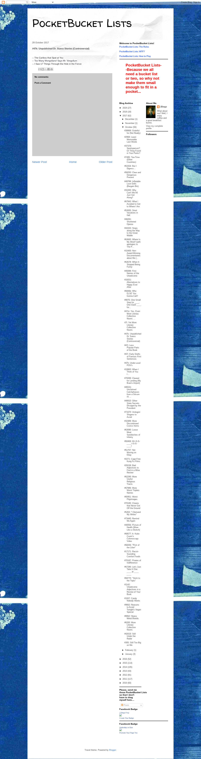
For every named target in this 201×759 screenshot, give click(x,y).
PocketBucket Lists (82, 22)
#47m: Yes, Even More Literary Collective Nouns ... (132, 315)
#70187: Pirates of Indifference (132, 561)
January (129, 654)
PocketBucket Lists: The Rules (134, 47)
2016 (125, 659)
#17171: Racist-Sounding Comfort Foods (132, 553)
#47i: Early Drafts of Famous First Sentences (132, 356)
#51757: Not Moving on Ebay (130, 452)
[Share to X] (45, 69)
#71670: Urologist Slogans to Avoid (132, 414)
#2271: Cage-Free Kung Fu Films (132, 460)
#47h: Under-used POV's (132, 364)
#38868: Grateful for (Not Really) (132, 131)
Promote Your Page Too (128, 733)
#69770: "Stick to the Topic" (132, 579)
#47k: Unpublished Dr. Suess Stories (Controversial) (132, 337)
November (130, 123)
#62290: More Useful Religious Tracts (130, 480)
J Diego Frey (124, 713)
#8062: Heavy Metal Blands (131, 617)
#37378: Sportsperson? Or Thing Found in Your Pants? (132, 149)
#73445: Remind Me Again (131, 519)
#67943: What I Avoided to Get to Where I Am (132, 203)
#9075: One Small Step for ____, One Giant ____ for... (132, 303)
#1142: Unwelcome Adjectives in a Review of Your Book (132, 589)
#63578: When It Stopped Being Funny (132, 264)
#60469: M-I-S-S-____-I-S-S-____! (132, 443)
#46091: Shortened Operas (130, 221)
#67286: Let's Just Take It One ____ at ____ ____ (132, 570)
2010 (125, 683)
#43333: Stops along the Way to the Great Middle (132, 232)
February (129, 650)
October (129, 127)
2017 (125, 115)
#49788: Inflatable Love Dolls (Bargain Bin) (132, 183)
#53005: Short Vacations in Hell (131, 212)
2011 (125, 679)
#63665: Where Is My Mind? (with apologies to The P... (132, 243)
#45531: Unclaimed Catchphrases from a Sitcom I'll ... (132, 392)
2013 (125, 671)
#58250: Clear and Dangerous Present (132, 174)
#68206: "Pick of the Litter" (131, 546)
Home (73, 162)
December (130, 119)
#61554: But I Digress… (130, 167)
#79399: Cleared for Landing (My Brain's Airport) (132, 380)
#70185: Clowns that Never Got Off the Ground (132, 505)
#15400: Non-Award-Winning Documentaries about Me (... (132, 254)
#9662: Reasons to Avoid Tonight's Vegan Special (132, 608)
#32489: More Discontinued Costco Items (131, 423)
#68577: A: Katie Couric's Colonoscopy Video (131, 537)
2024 (125, 108)
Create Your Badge (126, 718)
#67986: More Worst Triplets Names (131, 490)
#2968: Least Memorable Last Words (130, 139)
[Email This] (39, 69)
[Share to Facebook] (48, 69)
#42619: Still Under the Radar (130, 636)
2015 (125, 663)
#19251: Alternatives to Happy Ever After (132, 283)
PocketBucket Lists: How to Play (135, 56)
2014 (125, 667)
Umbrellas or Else (126, 727)
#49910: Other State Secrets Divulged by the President (132, 404)
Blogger (112, 750)
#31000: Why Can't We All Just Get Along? (131, 194)
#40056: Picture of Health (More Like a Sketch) (132, 527)
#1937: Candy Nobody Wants (132, 599)
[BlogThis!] (42, 69)
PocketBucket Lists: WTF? (132, 51)
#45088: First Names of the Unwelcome (131, 273)
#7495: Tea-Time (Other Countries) (132, 159)
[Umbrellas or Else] (120, 730)
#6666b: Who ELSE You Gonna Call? (131, 293)
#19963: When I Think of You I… (131, 371)
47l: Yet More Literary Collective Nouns (130, 326)
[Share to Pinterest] (51, 69)
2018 (125, 112)
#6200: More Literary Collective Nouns (130, 626)
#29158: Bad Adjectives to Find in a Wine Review (132, 469)
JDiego (163, 107)
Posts (126, 705)
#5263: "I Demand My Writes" (132, 513)
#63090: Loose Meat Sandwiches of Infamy (132, 433)
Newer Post (39, 162)
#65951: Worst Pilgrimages (131, 498)
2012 (125, 675)
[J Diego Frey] (120, 715)
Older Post (105, 162)
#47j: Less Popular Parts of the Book (131, 347)
